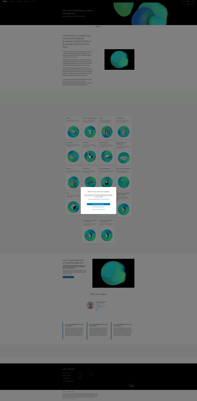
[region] (98, 200)
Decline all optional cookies (98, 206)
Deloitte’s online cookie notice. (103, 199)
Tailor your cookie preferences (98, 209)
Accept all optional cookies (98, 204)
